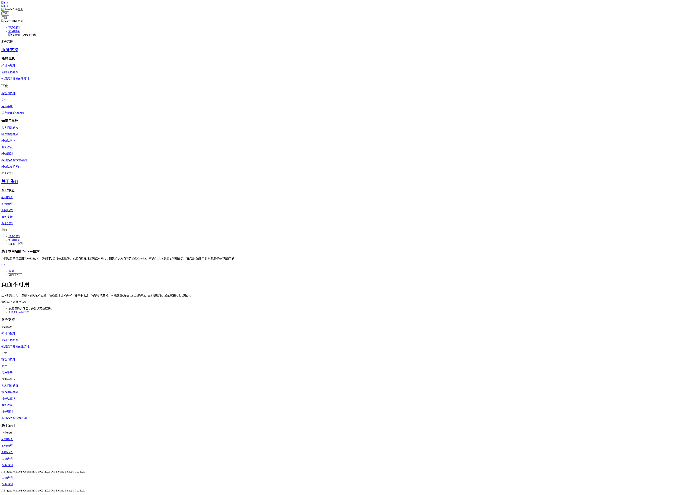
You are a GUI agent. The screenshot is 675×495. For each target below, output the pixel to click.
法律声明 (7, 458)
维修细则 (7, 153)
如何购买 (14, 31)
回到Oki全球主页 (19, 312)
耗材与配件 (8, 65)
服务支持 (9, 49)
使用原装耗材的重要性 (15, 78)
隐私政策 (7, 465)
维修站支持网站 (11, 166)
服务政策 (7, 147)
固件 (4, 99)
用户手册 (7, 106)
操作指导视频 (9, 134)
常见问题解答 (9, 127)
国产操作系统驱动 (12, 112)
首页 (11, 270)
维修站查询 (8, 140)
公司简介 (7, 197)
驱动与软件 (8, 93)
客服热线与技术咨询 (14, 160)
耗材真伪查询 (9, 72)
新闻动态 (7, 210)
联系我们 (14, 27)
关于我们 (9, 181)
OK (3, 264)
